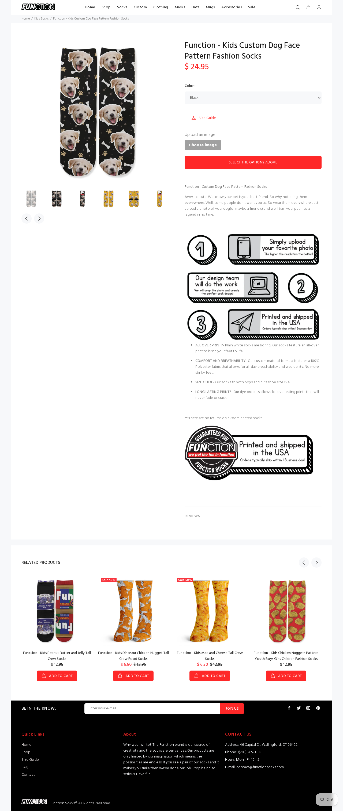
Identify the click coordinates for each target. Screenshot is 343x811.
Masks (180, 7)
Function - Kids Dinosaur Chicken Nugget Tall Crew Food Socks (133, 656)
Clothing (160, 7)
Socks (122, 7)
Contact (28, 775)
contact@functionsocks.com (260, 767)
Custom (140, 7)
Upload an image (200, 134)
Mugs (210, 7)
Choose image (203, 145)
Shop (106, 7)
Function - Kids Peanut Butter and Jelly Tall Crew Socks (57, 656)
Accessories (231, 7)
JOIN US (232, 709)
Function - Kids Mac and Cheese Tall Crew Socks (210, 656)
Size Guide (207, 118)
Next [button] (39, 218)
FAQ (24, 767)
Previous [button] (26, 218)
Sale (251, 7)
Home (90, 7)
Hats (195, 7)
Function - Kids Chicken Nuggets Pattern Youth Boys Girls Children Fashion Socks (286, 656)
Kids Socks (41, 18)
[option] (34, 198)
